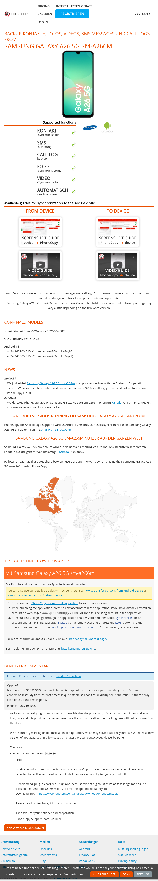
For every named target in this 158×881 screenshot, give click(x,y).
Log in (42, 22)
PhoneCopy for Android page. (87, 639)
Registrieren (72, 14)
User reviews (48, 855)
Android (84, 849)
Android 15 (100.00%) (56, 429)
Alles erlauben (104, 874)
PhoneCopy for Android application (54, 603)
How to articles (10, 849)
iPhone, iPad (87, 855)
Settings (143, 874)
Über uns (46, 849)
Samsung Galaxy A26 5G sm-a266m (51, 383)
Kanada (116, 402)
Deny (126, 874)
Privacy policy (127, 861)
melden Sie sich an (68, 676)
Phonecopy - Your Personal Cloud (17, 14)
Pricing (43, 6)
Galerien (44, 14)
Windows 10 (87, 861)
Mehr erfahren (73, 874)
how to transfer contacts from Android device (113, 590)
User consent (127, 855)
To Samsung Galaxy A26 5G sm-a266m (117, 232)
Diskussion (7, 861)
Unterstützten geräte (73, 6)
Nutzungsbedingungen (133, 849)
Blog (43, 861)
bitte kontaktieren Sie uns (78, 648)
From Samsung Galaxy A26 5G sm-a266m (40, 232)
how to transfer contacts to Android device (34, 595)
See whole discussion (25, 828)
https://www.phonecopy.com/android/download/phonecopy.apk (77, 793)
